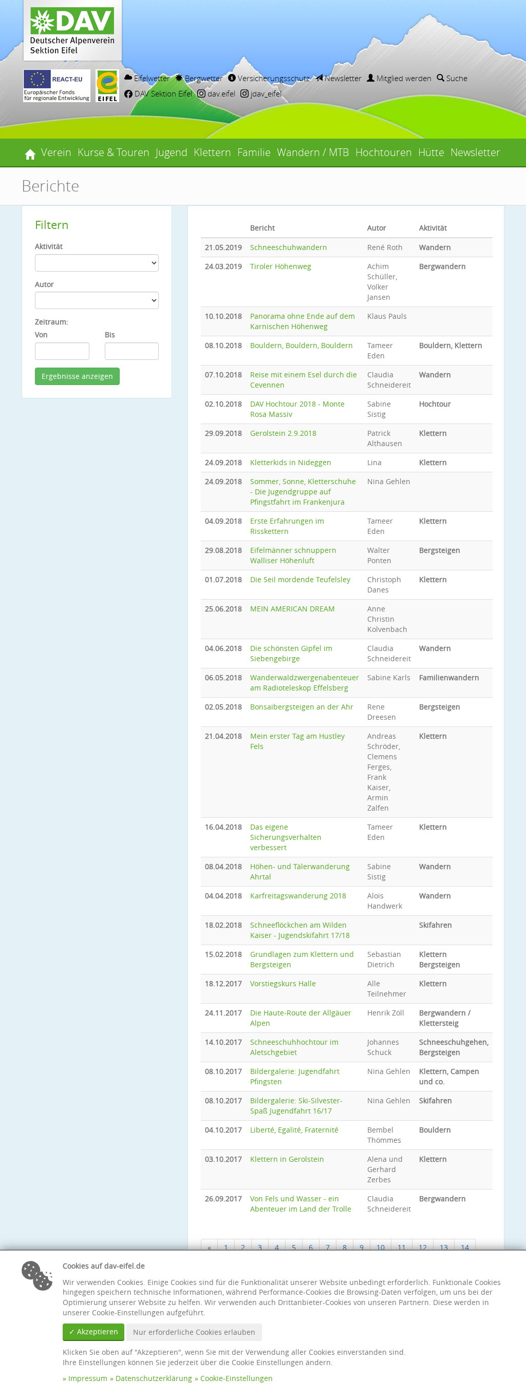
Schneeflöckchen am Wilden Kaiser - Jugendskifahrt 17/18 (300, 930)
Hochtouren (383, 152)
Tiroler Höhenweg (280, 266)
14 (465, 1247)
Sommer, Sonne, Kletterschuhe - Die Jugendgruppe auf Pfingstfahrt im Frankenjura (303, 491)
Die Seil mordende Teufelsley (300, 579)
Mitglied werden (402, 78)
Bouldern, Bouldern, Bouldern (301, 345)
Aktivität (49, 246)
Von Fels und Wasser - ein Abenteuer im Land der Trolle (300, 1204)
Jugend (171, 152)
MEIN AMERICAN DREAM (292, 608)
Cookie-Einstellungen (236, 1378)
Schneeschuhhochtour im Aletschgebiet (294, 1047)
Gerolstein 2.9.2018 (283, 433)
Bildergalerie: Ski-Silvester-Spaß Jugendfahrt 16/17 (296, 1106)
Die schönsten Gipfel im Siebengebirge (291, 653)
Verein (56, 152)
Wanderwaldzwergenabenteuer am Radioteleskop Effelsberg (304, 683)
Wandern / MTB (313, 152)
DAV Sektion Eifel (162, 93)
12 (423, 1247)
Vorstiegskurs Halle (283, 983)
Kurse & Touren (113, 152)
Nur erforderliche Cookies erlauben (194, 1332)
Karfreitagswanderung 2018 (298, 895)
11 (402, 1247)
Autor (44, 284)
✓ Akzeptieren (93, 1331)
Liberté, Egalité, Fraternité (294, 1130)
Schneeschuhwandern (288, 247)
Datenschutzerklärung (154, 1378)
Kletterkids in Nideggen (290, 462)
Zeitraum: (51, 322)
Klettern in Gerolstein (287, 1159)
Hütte (431, 152)
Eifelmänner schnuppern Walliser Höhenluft (293, 555)
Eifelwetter (151, 78)
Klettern (212, 152)
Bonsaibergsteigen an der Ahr (301, 707)
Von (41, 334)
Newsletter (342, 78)
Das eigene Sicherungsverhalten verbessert (286, 837)
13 (444, 1247)
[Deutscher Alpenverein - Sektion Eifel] (30, 152)
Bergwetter (203, 78)
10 (381, 1247)
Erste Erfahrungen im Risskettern (287, 526)
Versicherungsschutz (273, 78)
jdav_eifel (265, 93)
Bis (110, 334)
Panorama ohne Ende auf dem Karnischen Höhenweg (302, 321)
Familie (254, 152)
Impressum (87, 1378)
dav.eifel (220, 93)
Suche (455, 78)
